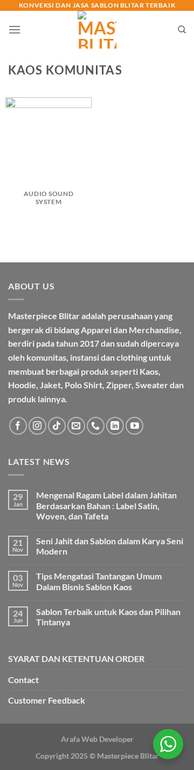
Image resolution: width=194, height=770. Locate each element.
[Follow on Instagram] (37, 426)
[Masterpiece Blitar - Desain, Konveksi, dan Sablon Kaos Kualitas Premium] (97, 30)
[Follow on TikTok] (57, 426)
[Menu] (14, 29)
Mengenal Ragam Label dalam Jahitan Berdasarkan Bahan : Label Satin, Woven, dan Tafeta (106, 505)
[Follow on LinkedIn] (115, 426)
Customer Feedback (46, 700)
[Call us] (96, 426)
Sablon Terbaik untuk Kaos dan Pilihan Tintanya (108, 616)
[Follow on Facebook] (18, 426)
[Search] (182, 29)
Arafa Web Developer (97, 739)
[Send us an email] (76, 426)
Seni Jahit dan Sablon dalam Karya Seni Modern (109, 546)
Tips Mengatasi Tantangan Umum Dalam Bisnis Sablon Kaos (99, 581)
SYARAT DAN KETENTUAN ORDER (76, 658)
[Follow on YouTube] (134, 426)
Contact (23, 679)
